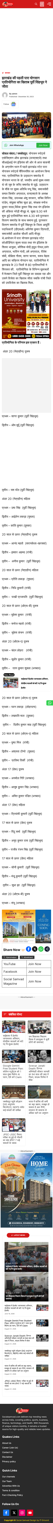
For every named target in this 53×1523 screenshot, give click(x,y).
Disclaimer (7, 1457)
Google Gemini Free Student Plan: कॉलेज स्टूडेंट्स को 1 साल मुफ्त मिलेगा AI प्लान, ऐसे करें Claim (13, 1071)
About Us (6, 1443)
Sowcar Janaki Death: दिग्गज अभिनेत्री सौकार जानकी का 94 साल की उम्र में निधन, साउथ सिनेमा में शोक (39, 1072)
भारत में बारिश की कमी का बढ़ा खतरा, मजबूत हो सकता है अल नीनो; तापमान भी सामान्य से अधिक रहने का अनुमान (39, 1107)
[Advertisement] (26, 385)
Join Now (34, 964)
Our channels (8, 1476)
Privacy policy (9, 1461)
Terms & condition (11, 1490)
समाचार (7, 73)
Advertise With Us (11, 1486)
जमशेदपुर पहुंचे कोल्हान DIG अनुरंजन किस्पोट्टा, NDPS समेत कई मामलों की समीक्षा (13, 1106)
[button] (36, 4)
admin (14, 94)
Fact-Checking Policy (12, 1495)
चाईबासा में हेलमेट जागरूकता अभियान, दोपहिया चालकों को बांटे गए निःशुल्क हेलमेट (34, 683)
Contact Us (7, 1452)
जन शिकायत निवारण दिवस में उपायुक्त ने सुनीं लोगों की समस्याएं (39, 1039)
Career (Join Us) (10, 1447)
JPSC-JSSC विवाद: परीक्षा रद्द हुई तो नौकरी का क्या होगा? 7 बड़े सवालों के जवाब (12, 1139)
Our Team (7, 1481)
